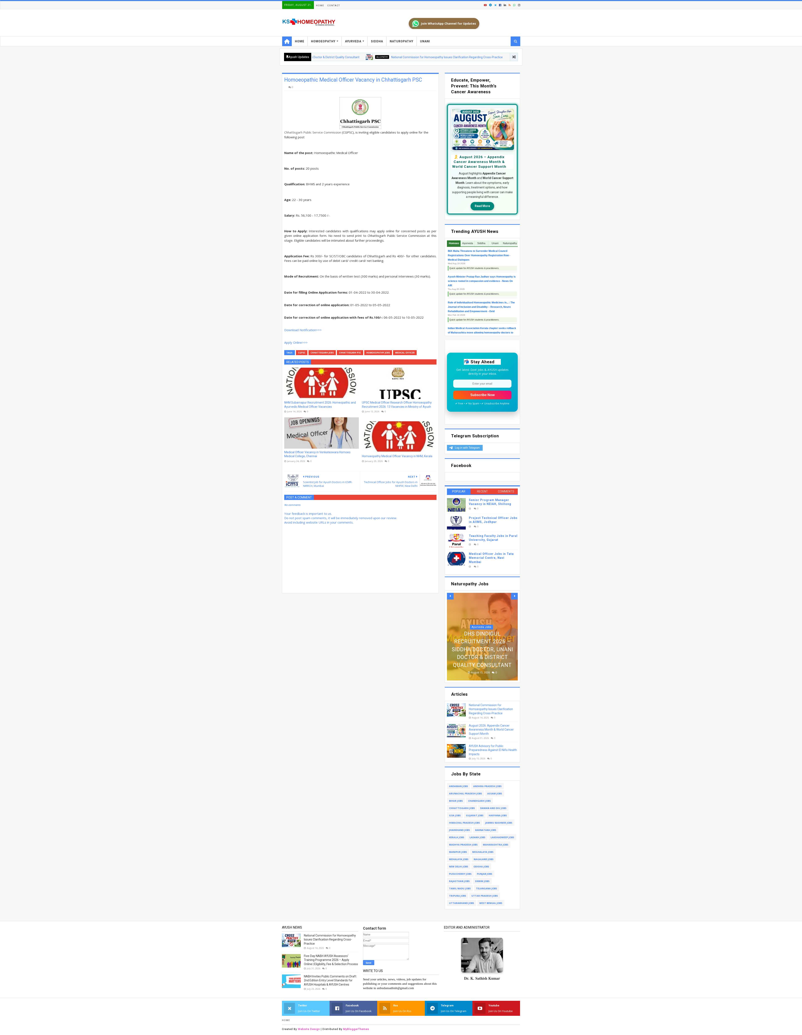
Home (320, 5)
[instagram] (518, 5)
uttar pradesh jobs (484, 895)
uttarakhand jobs (461, 903)
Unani (425, 41)
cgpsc (301, 352)
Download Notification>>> (303, 330)
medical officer (405, 352)
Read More (482, 206)
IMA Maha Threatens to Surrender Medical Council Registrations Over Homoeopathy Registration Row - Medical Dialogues (479, 255)
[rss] (509, 5)
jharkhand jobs (459, 830)
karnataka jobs (485, 830)
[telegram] (490, 5)
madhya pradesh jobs (463, 844)
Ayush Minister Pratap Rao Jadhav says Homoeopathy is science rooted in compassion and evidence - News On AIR (482, 281)
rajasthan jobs (459, 881)
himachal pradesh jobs (464, 822)
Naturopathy (401, 41)
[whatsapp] (514, 5)
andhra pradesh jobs (487, 786)
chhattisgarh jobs (322, 352)
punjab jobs (484, 873)
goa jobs (455, 815)
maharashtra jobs (495, 844)
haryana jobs (498, 815)
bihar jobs (456, 800)
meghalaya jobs (483, 851)
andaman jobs (458, 786)
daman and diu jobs (493, 808)
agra (481, 611)
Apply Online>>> (296, 342)
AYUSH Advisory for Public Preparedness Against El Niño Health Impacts (493, 750)
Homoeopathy (323, 41)
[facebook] (500, 5)
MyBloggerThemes (356, 1029)
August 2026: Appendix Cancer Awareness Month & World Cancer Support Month (491, 729)
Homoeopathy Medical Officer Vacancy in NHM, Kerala (397, 456)
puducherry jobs (460, 873)
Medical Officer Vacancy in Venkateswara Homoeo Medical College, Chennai (317, 454)
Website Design (309, 1029)
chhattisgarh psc (350, 352)
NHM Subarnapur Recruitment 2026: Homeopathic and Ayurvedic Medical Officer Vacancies (320, 404)
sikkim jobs (482, 881)
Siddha (377, 41)
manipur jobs (458, 851)
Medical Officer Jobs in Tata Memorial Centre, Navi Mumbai (491, 558)
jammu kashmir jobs (498, 822)
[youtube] (485, 5)
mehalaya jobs (458, 859)
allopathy (332, 57)
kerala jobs (456, 837)
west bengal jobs (490, 903)
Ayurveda (353, 41)
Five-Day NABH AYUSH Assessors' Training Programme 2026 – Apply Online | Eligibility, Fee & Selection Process (331, 960)
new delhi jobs (458, 866)
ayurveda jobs (478, 57)
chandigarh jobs (479, 800)
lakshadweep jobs (502, 837)
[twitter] (495, 5)
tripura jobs (457, 895)
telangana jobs (486, 888)
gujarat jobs (474, 815)
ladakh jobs (477, 837)
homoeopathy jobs (378, 352)
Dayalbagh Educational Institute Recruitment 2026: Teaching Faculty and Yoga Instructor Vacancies (482, 641)
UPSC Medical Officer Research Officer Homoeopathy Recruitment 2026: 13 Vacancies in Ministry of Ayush (397, 404)
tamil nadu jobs (460, 888)
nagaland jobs (484, 859)
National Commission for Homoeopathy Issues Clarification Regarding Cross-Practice (397, 57)
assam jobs (494, 793)
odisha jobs (481, 866)
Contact (333, 5)
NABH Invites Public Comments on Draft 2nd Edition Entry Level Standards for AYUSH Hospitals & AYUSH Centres (330, 980)
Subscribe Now (482, 395)
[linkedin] (505, 5)
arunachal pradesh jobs (465, 793)
